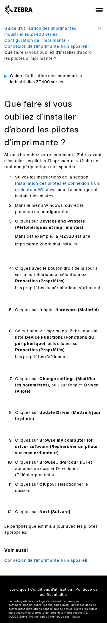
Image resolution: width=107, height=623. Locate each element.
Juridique (18, 589)
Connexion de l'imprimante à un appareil (45, 47)
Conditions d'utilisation (51, 589)
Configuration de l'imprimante (35, 41)
